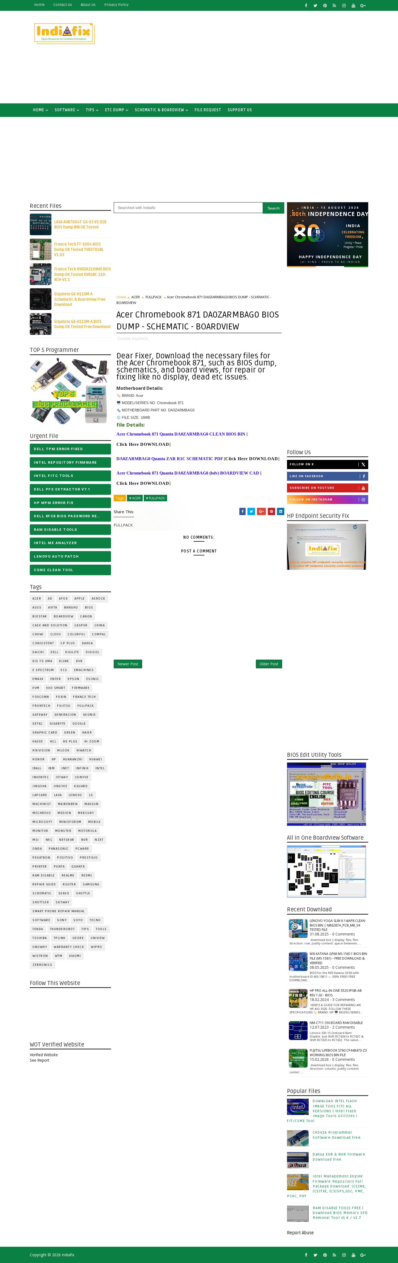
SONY (62, 920)
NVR (84, 840)
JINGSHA (39, 786)
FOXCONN (40, 697)
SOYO (78, 920)
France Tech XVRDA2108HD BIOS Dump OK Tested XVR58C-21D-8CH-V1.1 (82, 274)
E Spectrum (43, 670)
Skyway (62, 902)
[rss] (334, 5)
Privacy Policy (116, 4)
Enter (55, 679)
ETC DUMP (114, 110)
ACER (36, 599)
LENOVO (75, 795)
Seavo (64, 893)
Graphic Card (44, 733)
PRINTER (39, 867)
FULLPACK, (140, 338)
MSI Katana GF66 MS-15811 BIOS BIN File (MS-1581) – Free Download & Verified (338, 958)
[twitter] (315, 5)
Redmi (86, 875)
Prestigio (89, 858)
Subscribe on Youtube (312, 488)
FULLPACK (85, 706)
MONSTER (63, 831)
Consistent (43, 643)
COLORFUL (76, 634)
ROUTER (69, 884)
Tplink (60, 938)
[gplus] (363, 5)
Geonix (89, 715)
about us (88, 4)
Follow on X (302, 464)
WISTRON (40, 956)
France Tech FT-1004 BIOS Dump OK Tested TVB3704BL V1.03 (79, 249)
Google (79, 724)
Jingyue (61, 786)
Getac (37, 724)
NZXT (99, 840)
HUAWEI (95, 759)
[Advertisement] (269, 57)
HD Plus (70, 742)
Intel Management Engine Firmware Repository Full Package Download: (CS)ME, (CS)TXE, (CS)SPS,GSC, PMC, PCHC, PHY (326, 1186)
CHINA (99, 625)
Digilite (72, 652)
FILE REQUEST (208, 110)
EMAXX (38, 679)
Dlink (64, 661)
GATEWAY (40, 715)
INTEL (100, 768)
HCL (53, 742)
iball (37, 768)
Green (70, 733)
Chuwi (38, 634)
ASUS (36, 608)
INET (65, 768)
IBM (51, 768)
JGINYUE (82, 777)
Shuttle (83, 893)
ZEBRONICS (42, 965)
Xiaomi (75, 956)
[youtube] (353, 5)
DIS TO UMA (42, 661)
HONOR (38, 759)
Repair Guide (44, 884)
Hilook (63, 750)
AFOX (63, 599)
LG (91, 795)
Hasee (37, 742)
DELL (54, 652)
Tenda (37, 929)
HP (54, 759)
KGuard (81, 786)
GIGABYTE (58, 724)
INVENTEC (40, 777)
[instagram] (344, 5)
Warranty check (69, 947)
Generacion (65, 715)
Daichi (38, 652)
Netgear (66, 840)
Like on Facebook (306, 476)
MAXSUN (91, 804)
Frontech (41, 706)
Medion (64, 813)
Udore (78, 938)
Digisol (93, 652)
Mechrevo (41, 813)
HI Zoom (92, 742)
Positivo (65, 858)
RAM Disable (43, 875)
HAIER (87, 733)
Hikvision (41, 750)
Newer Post (128, 663)
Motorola (87, 831)
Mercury (86, 813)
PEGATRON (41, 858)
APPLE (79, 599)
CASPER (81, 625)
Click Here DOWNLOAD (142, 444)
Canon (86, 616)
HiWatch (84, 750)
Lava (58, 795)
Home (39, 4)
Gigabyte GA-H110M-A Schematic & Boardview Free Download (79, 299)
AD (50, 599)
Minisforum (70, 822)
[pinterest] (325, 5)
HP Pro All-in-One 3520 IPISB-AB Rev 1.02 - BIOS (336, 992)
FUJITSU (64, 706)
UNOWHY (39, 947)
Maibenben (68, 804)
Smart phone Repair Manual (58, 911)
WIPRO (96, 947)
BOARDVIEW (64, 616)
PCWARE (82, 849)
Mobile (94, 822)
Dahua (87, 643)
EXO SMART (56, 688)
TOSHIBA (39, 938)
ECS (64, 670)
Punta (59, 867)
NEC (49, 840)
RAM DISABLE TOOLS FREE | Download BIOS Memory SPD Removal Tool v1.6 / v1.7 (340, 1213)
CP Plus (68, 643)
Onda (37, 849)
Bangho (71, 608)
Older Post (269, 663)
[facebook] (306, 5)
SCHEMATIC (42, 893)
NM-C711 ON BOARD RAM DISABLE (336, 1022)
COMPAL (99, 634)
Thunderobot (62, 929)
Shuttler (40, 902)
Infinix (82, 768)
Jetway (62, 777)
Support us (240, 110)
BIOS (89, 608)
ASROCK (99, 599)
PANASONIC (59, 849)
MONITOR (40, 831)
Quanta (78, 867)
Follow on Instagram (311, 499)
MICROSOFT (42, 822)
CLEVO (55, 634)
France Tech (84, 697)
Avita (52, 608)
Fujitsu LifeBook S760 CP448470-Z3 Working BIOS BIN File (338, 1052)
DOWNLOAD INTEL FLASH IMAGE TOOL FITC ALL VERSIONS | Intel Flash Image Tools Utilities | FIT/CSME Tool (322, 1111)
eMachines (84, 670)
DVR (79, 661)
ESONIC (92, 679)
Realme (68, 875)
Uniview (98, 938)
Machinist (41, 804)
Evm (36, 688)
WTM (59, 956)
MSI (35, 840)
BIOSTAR (39, 616)
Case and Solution (50, 625)
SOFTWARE (65, 110)
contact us (62, 4)
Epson (74, 679)
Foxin (61, 697)
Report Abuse (300, 1233)
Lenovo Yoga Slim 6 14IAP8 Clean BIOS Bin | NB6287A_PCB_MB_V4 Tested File (337, 925)
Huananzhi (73, 759)
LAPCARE (39, 795)
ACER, (126, 338)
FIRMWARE (81, 688)
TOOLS (101, 929)
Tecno (95, 920)
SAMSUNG (91, 884)
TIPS (90, 110)
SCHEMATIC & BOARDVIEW (159, 110)
